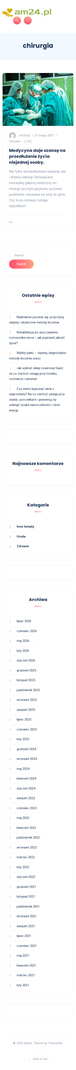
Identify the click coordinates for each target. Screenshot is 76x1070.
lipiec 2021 (24, 936)
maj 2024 (23, 769)
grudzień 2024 (26, 749)
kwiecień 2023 (26, 828)
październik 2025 (28, 690)
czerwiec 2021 (27, 946)
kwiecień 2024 (26, 778)
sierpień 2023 (26, 798)
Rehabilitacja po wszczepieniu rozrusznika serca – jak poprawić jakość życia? (37, 337)
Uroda (21, 536)
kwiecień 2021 (26, 965)
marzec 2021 (26, 975)
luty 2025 (23, 739)
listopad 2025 (26, 680)
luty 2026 (23, 651)
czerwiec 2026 (27, 631)
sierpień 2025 (26, 710)
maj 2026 (23, 641)
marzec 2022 (26, 857)
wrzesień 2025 (27, 700)
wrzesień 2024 (27, 759)
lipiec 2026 (24, 621)
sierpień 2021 (26, 926)
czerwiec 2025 (27, 729)
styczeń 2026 (26, 660)
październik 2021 (28, 906)
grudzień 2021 (26, 887)
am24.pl (24, 135)
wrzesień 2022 (27, 847)
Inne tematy (25, 526)
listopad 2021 (26, 896)
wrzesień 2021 (27, 916)
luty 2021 (23, 985)
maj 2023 (23, 818)
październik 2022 (28, 837)
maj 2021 (23, 955)
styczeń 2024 (26, 788)
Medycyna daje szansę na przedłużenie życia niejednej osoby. (37, 156)
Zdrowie (14, 141)
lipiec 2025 (24, 719)
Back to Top (40, 1058)
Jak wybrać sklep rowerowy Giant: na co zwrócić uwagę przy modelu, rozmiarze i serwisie (36, 373)
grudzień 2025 (26, 670)
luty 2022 (23, 867)
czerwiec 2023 (27, 808)
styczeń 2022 (26, 877)
